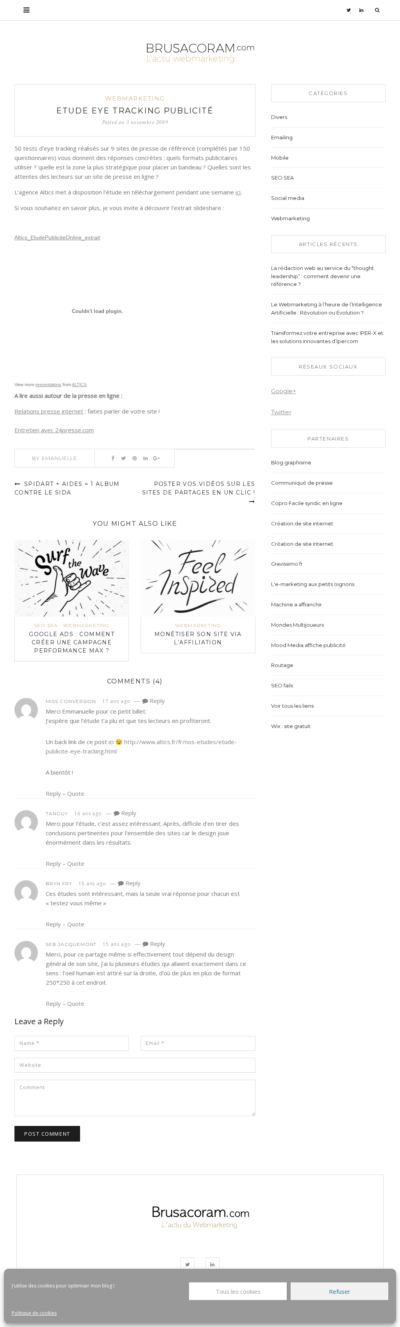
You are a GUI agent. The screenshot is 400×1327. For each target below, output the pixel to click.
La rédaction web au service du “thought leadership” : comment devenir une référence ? (322, 276)
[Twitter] (349, 10)
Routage (282, 665)
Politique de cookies (34, 1313)
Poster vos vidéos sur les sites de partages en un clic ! (198, 488)
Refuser (339, 1291)
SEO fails (282, 685)
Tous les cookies (238, 1291)
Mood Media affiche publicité (308, 645)
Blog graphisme (291, 462)
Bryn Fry (59, 883)
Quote (75, 793)
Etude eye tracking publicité (135, 110)
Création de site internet (302, 523)
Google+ (283, 391)
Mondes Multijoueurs (297, 625)
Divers (279, 117)
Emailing (282, 137)
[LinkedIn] (361, 10)
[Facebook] (113, 458)
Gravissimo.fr (287, 564)
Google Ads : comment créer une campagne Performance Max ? (71, 642)
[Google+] (156, 458)
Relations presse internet (48, 411)
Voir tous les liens (292, 706)
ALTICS (79, 384)
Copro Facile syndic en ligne (307, 503)
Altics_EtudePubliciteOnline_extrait (57, 237)
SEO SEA (46, 625)
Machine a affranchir (296, 604)
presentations (48, 384)
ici (238, 192)
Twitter (281, 412)
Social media (287, 198)
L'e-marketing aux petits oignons (312, 584)
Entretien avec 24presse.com (54, 430)
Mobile (280, 158)
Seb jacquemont (71, 944)
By (54, 458)
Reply (156, 701)
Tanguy (57, 813)
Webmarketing (135, 98)
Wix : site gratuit (291, 726)
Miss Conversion (71, 701)
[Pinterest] (134, 458)
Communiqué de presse (302, 483)
